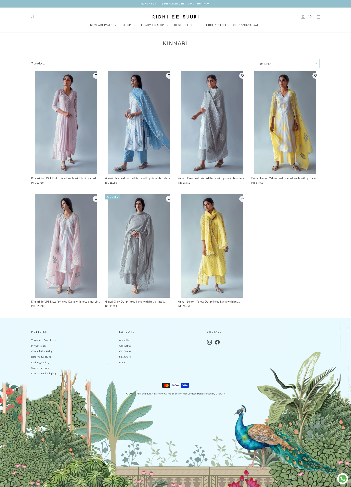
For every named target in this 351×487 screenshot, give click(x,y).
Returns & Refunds (42, 356)
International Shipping (43, 373)
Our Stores (125, 351)
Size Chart (125, 356)
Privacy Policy (39, 345)
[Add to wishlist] (96, 76)
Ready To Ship (153, 24)
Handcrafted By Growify (211, 393)
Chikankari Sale (247, 24)
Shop (127, 24)
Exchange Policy (40, 362)
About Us (124, 340)
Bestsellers (184, 24)
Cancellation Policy (41, 351)
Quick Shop (66, 170)
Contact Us (125, 345)
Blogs (122, 362)
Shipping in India (40, 368)
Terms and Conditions (43, 340)
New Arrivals (102, 24)
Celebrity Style (213, 24)
